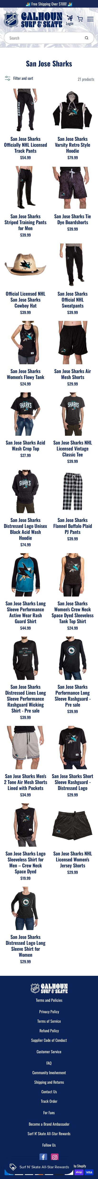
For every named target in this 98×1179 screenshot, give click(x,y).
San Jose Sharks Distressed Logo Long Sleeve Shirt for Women (25, 945)
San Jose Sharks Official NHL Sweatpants (73, 299)
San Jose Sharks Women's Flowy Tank (25, 373)
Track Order (49, 1101)
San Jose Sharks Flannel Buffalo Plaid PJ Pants (72, 525)
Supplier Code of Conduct (49, 1040)
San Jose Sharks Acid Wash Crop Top (25, 445)
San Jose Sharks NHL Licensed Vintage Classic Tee (72, 448)
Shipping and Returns (49, 1082)
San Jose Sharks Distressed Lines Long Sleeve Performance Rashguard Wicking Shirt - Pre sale (25, 698)
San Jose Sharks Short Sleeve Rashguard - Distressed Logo (72, 781)
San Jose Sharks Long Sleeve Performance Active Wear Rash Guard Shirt (25, 612)
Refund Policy (49, 1030)
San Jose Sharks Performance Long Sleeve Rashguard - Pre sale (73, 695)
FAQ (49, 1063)
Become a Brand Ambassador (49, 1124)
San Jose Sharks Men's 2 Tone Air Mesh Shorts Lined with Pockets (25, 781)
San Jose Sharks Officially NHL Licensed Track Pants (25, 144)
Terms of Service (49, 1021)
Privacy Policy (49, 1011)
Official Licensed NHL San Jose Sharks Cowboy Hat (25, 299)
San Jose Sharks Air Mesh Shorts (72, 373)
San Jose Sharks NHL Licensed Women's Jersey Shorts (72, 859)
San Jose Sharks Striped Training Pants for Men (25, 222)
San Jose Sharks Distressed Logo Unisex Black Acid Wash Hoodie (25, 528)
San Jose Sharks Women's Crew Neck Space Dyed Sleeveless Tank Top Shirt (72, 612)
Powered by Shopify (74, 1165)
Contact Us (49, 1091)
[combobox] (42, 38)
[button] (18, 78)
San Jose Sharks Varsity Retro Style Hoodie (72, 144)
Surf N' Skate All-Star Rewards (49, 1133)
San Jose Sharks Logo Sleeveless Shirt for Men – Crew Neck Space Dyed (25, 862)
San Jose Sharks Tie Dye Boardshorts (72, 219)
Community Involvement (49, 1072)
